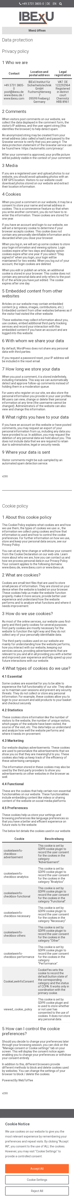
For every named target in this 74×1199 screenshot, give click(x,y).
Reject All (37, 1191)
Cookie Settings (37, 1179)
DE (48, 3)
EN (54, 3)
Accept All (37, 1168)
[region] (37, 1158)
